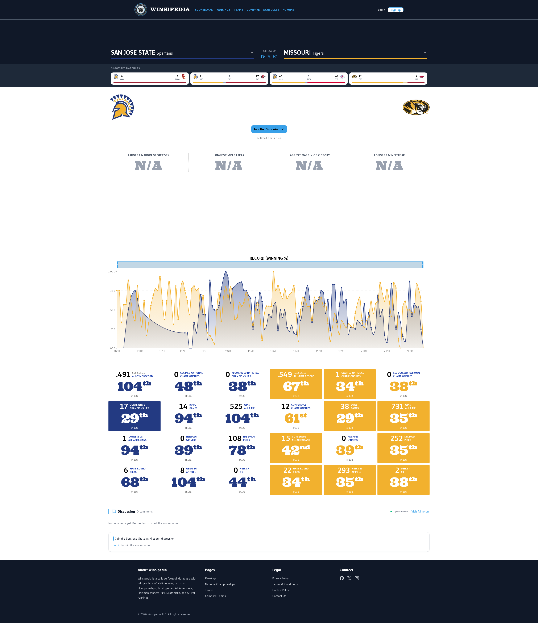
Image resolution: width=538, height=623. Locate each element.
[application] (269, 308)
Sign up (395, 10)
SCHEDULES (271, 10)
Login (381, 10)
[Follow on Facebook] (263, 56)
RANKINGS (223, 10)
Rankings (210, 578)
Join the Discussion (266, 129)
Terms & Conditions (285, 584)
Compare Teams (215, 596)
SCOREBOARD (204, 10)
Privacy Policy (280, 578)
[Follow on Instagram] (275, 56)
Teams (209, 590)
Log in (116, 545)
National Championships (220, 584)
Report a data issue (270, 137)
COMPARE (253, 10)
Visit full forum (420, 511)
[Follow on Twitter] (269, 56)
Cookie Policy (280, 590)
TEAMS (238, 10)
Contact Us (279, 596)
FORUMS (288, 10)
